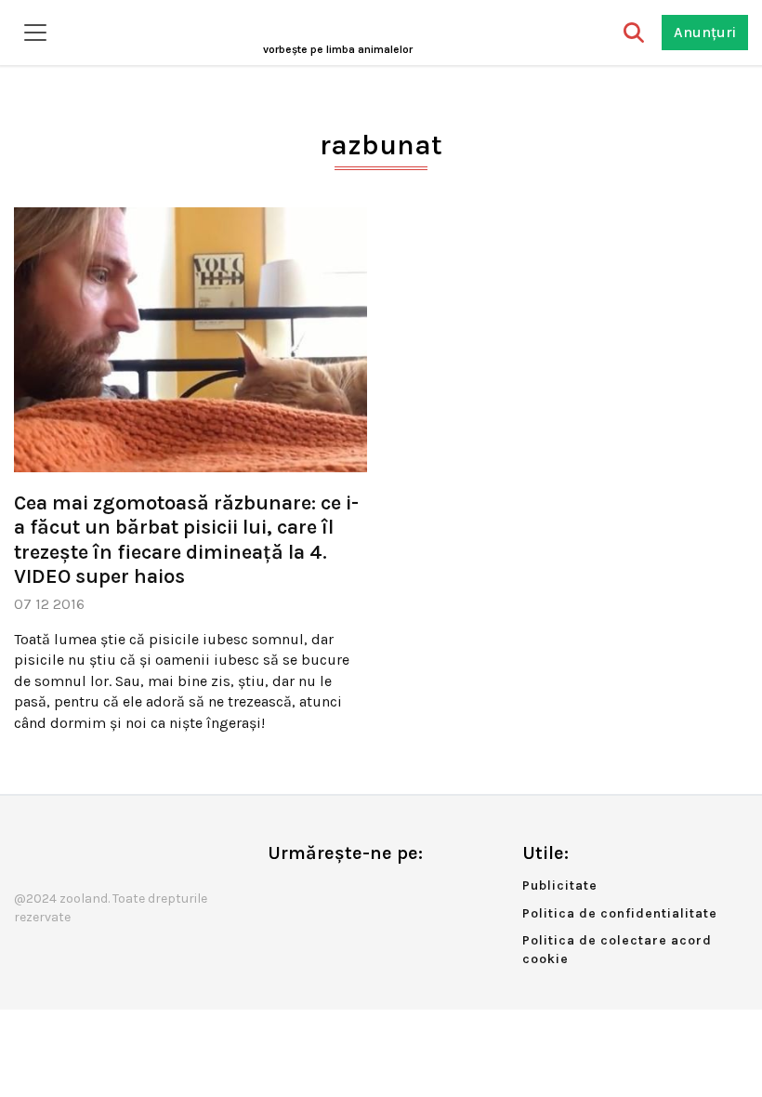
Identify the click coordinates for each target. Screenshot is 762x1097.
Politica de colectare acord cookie (617, 949)
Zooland (338, 49)
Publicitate (560, 885)
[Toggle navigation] (35, 32)
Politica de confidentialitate (619, 913)
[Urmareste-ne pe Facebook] (282, 892)
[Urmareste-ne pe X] (312, 892)
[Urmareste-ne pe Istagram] (343, 892)
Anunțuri (705, 32)
